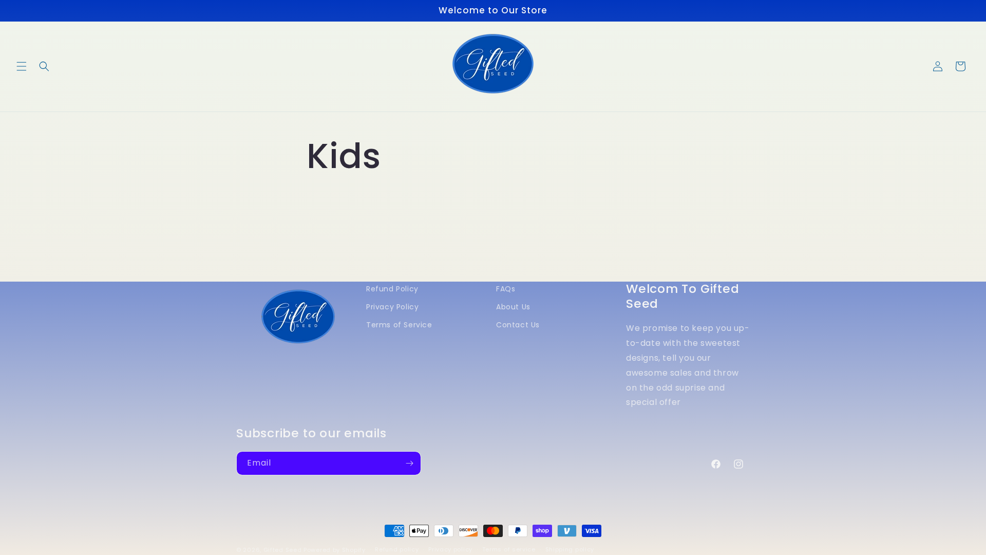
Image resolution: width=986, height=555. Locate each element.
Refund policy (397, 549)
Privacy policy (450, 549)
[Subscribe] (409, 463)
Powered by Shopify (335, 550)
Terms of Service (399, 325)
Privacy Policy (392, 307)
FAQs (505, 289)
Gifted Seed (282, 550)
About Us (513, 307)
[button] (21, 66)
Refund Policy (392, 289)
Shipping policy (570, 549)
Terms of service (509, 549)
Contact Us (518, 325)
